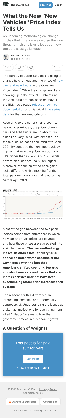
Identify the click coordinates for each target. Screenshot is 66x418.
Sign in (58, 5)
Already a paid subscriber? (33, 367)
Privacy (43, 389)
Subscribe (45, 5)
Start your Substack (24, 401)
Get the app (50, 401)
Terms (53, 389)
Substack (15, 410)
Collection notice (33, 393)
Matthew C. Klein (20, 55)
